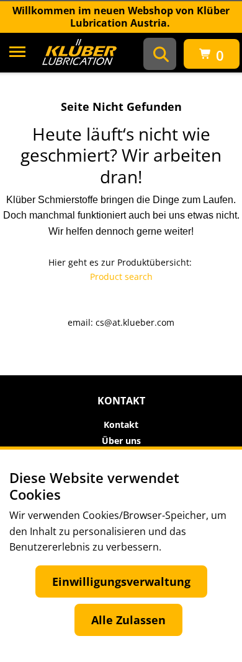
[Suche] (161, 54)
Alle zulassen (128, 619)
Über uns (121, 440)
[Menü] (17, 54)
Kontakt (121, 424)
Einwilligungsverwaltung (121, 581)
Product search (121, 276)
